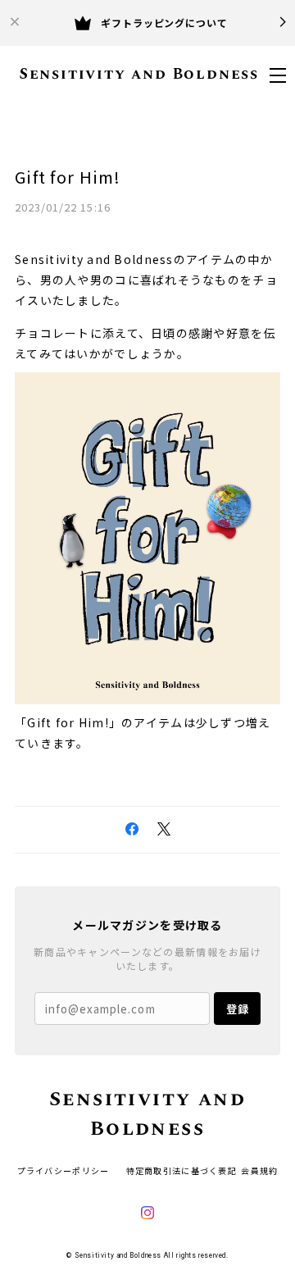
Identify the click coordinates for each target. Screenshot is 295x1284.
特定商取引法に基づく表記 (181, 1170)
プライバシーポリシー (63, 1170)
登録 (237, 1009)
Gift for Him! (68, 177)
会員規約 (259, 1170)
